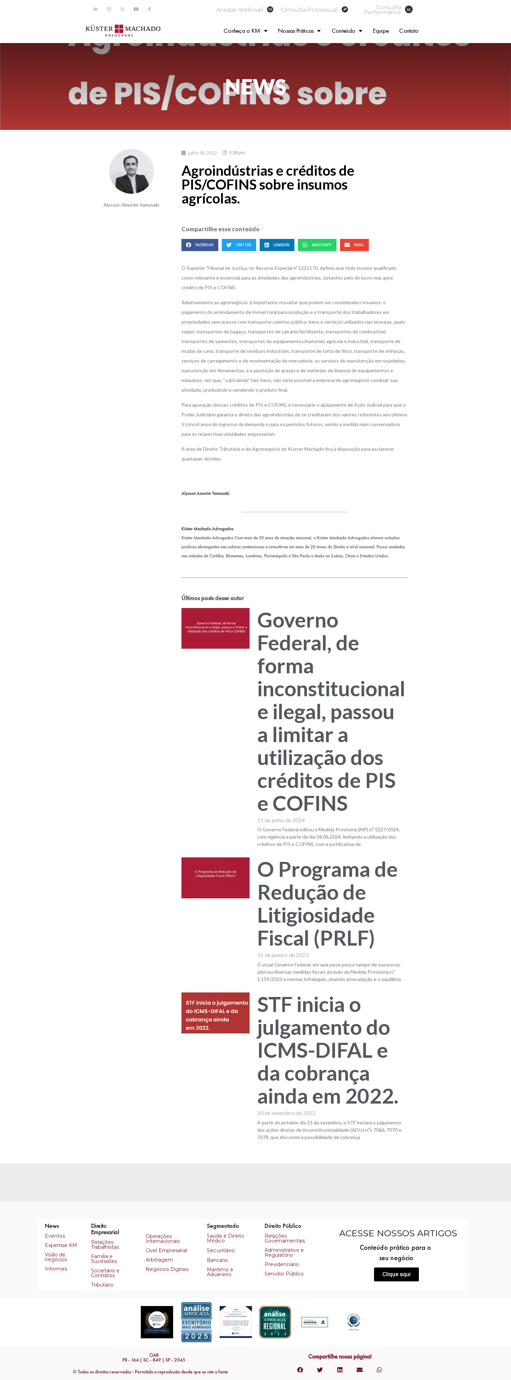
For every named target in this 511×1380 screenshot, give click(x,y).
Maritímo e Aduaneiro (220, 1272)
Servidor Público (284, 1274)
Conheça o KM (242, 30)
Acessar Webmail (239, 10)
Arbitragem (159, 1260)
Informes (56, 1269)
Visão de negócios (56, 1257)
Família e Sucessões (104, 1258)
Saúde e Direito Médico (225, 1238)
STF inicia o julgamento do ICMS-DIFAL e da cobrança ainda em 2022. (327, 1049)
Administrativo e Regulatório (284, 1252)
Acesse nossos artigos (398, 1233)
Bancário (217, 1260)
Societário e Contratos (105, 1273)
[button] (396, 1274)
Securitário (221, 1250)
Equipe (381, 30)
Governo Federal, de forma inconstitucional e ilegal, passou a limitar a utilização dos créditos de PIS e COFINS (331, 711)
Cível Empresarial (166, 1250)
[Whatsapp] (122, 9)
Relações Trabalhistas (105, 1244)
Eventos (55, 1236)
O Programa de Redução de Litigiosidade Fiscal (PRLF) (327, 903)
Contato (409, 30)
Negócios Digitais (167, 1269)
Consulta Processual (309, 10)
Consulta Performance (382, 10)
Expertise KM (61, 1245)
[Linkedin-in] (95, 9)
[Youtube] (136, 9)
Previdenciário (282, 1264)
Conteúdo (343, 30)
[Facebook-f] (149, 9)
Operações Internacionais (163, 1238)
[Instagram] (109, 9)
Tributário (102, 1285)
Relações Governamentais (285, 1238)
